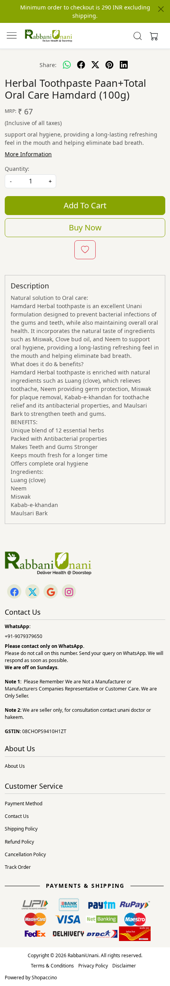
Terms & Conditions (52, 965)
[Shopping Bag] (152, 35)
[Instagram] (68, 592)
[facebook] (81, 65)
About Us (15, 766)
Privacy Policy (93, 965)
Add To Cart (85, 205)
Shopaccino (44, 977)
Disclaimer (124, 965)
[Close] (161, 9)
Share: (48, 65)
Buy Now (85, 227)
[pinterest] (109, 65)
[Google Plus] (50, 592)
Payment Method (23, 803)
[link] (137, 36)
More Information (28, 154)
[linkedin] (124, 65)
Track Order (18, 867)
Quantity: (17, 168)
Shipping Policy (21, 828)
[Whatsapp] (67, 65)
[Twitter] (32, 592)
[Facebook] (14, 592)
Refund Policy (19, 841)
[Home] (48, 35)
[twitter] (95, 65)
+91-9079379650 (23, 636)
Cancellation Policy (25, 854)
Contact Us (17, 816)
